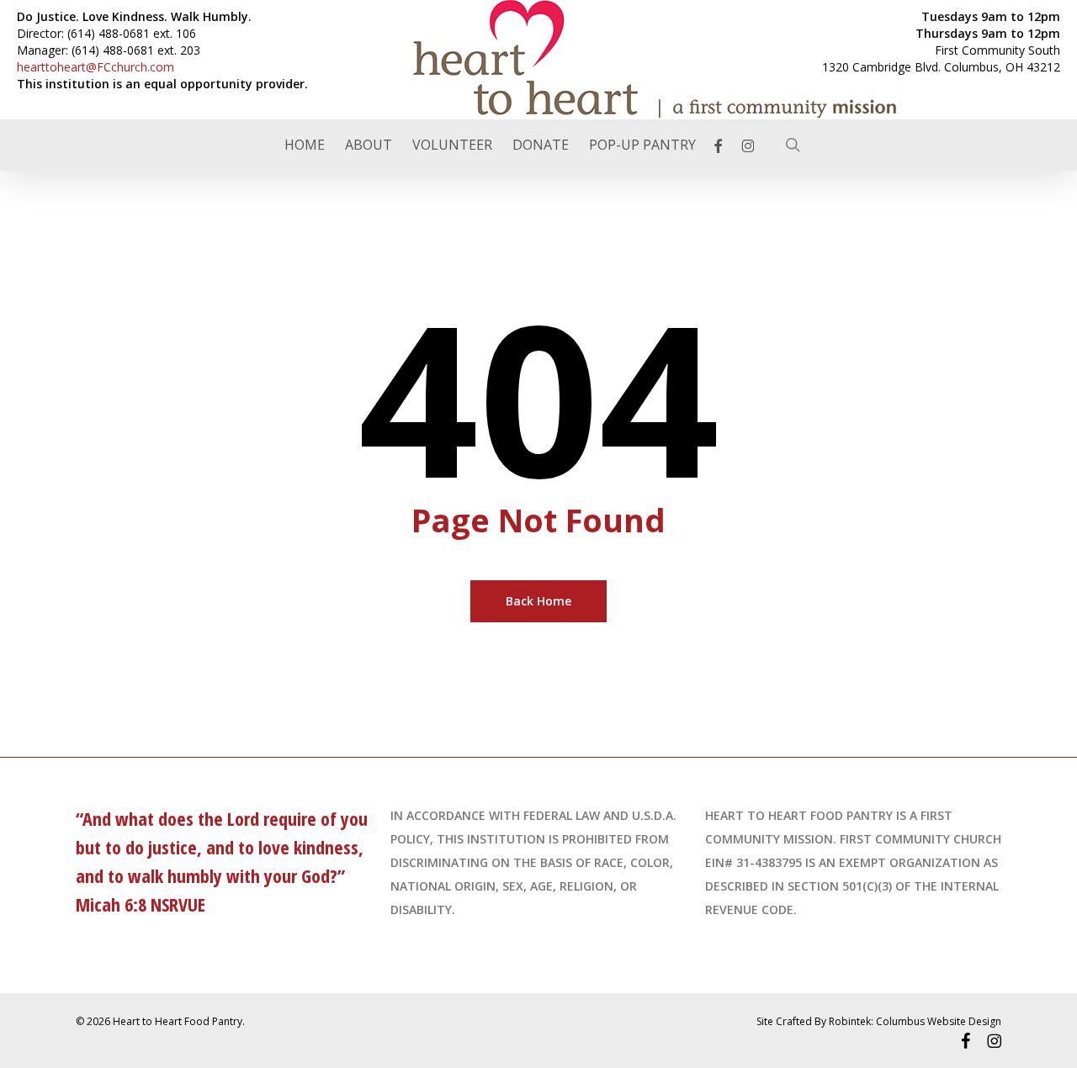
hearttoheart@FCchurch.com (95, 67)
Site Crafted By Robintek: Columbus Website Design (878, 1021)
